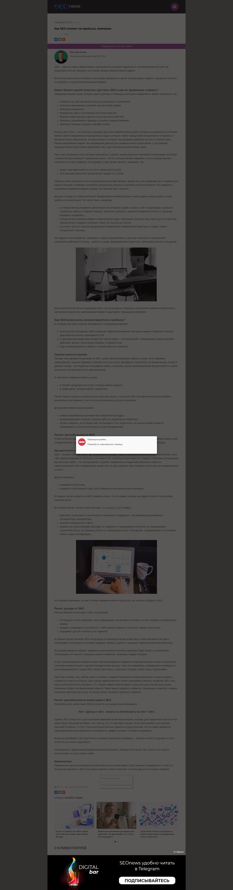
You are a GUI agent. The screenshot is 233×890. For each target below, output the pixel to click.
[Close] (157, 436)
